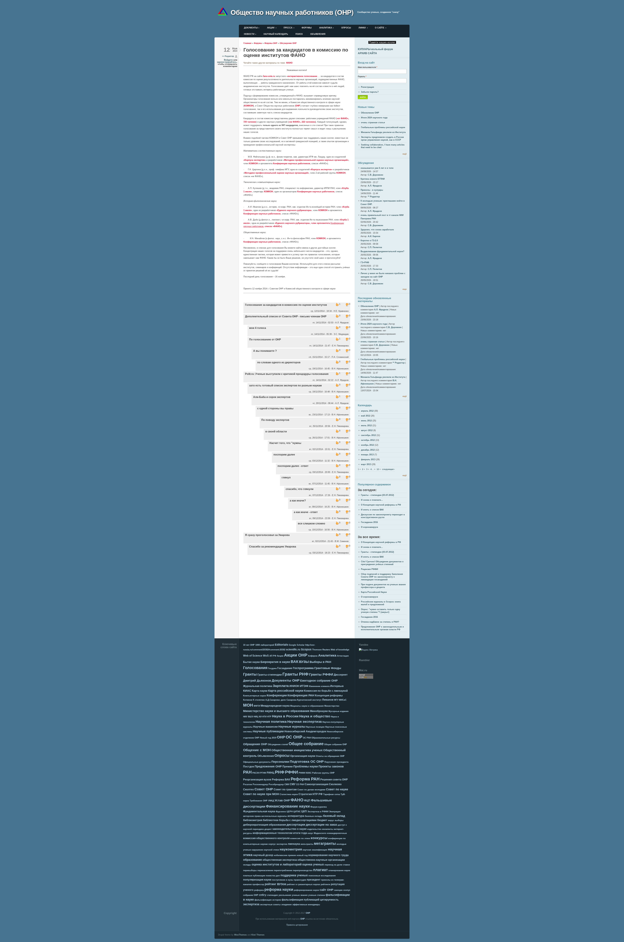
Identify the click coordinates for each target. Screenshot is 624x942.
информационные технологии (272, 833)
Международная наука (275, 705)
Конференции (277, 695)
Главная (247, 43)
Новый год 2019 (268, 738)
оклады (247, 864)
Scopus (306, 649)
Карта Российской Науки (374, 592)
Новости (249, 34)
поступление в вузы (282, 880)
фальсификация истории (267, 900)
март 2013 (366, 464)
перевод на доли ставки (337, 864)
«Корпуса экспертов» (254, 160)
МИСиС (342, 700)
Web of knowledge (340, 649)
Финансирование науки (288, 806)
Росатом (247, 784)
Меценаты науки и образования (307, 706)
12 (378, 469)
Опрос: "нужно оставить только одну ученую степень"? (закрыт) (380, 610)
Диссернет (341, 674)
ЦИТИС (297, 811)
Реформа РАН (305, 779)
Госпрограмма (303, 668)
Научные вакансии (265, 726)
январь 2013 (367, 454)
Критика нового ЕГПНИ (373, 179)
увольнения (285, 895)
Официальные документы (257, 762)
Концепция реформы (329, 695)
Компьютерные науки (254, 695)
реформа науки (278, 889)
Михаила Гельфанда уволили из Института (383, 132)
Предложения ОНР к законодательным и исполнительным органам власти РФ (382, 628)
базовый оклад (334, 815)
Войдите (228, 60)
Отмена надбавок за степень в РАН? (380, 622)
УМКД (271, 800)
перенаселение (265, 870)
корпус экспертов (277, 844)
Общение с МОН (257, 750)
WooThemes (240, 935)
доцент (268, 829)
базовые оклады (313, 816)
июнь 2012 (366, 420)
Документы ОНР (285, 680)
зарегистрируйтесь (227, 62)
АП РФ (272, 656)
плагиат (320, 870)
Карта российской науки (285, 690)
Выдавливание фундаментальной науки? (382, 251)
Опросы (346, 27)
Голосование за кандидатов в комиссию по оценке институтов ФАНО (295, 52)
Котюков (247, 700)
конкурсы (319, 838)
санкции (338, 890)
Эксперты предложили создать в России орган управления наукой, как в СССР (382, 138)
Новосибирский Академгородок (305, 731)
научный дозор (263, 855)
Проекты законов (331, 766)
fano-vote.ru (269, 76)
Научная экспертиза (304, 721)
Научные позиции (315, 727)
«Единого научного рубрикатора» (294, 210)
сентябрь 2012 (368, 435)
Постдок (248, 766)
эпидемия (286, 904)
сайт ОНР (326, 889)
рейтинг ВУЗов (275, 884)
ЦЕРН (290, 811)
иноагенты (327, 829)
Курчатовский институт (309, 700)
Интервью (337, 686)
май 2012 (365, 416)
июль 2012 (366, 425)
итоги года (300, 833)
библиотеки (270, 820)
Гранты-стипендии (269, 674)
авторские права (252, 816)
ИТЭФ (304, 686)
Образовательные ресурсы (326, 738)
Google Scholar (297, 645)
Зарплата (281, 686)
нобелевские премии (285, 855)
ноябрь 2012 (367, 445)
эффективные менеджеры (306, 904)
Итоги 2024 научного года (374, 117)
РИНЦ (270, 772)
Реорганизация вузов (257, 779)
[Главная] (224, 12)
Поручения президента (336, 762)
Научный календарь (276, 34)
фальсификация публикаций (300, 899)
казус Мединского (317, 833)
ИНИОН (294, 686)
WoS (266, 655)
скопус (346, 890)
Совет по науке (337, 789)
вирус (331, 820)
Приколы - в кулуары (372, 190)
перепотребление (283, 870)
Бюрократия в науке (275, 662)
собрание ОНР (250, 895)
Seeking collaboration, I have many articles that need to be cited (382, 146)
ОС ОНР (294, 737)
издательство (314, 829)
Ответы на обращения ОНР (330, 756)
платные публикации (254, 875)
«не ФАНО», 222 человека (302, 122)
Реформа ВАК (281, 779)
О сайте (379, 27)
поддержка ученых (294, 875)
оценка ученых (313, 864)
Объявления (317, 34)
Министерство (331, 706)
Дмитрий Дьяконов (257, 680)
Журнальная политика (257, 686)
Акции (270, 27)
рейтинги (325, 884)
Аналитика (325, 27)
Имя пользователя (367, 67)
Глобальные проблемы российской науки (383, 127)
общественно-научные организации (321, 859)
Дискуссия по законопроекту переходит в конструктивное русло (383, 516)
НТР (269, 716)
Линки (362, 27)
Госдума (272, 668)
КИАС (247, 690)
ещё (405, 154)
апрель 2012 (367, 411)
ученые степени (316, 895)
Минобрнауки (319, 711)
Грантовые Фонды (327, 668)
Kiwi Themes (257, 935)
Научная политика (271, 721)
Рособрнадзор (276, 784)
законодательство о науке (289, 829)
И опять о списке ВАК (372, 509)
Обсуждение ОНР (288, 43)
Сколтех (248, 789)
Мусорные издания (338, 711)
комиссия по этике (300, 838)
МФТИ (257, 706)
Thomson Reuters (321, 649)
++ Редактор (228, 56)
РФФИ (291, 772)
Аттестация (343, 656)
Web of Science (252, 655)
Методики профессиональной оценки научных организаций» (316, 160)
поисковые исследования (322, 875)
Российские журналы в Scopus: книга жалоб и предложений (381, 603)
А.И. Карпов (374, 236)
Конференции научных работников (291, 163)
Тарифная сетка (331, 794)
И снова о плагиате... (372, 500)
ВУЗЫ (304, 662)
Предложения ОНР (268, 766)
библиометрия (252, 820)
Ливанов (327, 699)
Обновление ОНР (370, 113)
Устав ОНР (282, 800)
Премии (287, 766)
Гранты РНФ (295, 674)
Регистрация (367, 87)
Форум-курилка (318, 807)
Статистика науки (289, 794)
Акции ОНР (295, 655)
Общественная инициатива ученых (297, 750)
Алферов (313, 656)
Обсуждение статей (278, 744)
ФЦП (307, 800)
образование (252, 859)
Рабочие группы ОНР (323, 773)
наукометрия (291, 849)
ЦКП (304, 811)
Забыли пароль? (370, 92)
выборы (339, 820)
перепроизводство (302, 870)
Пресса (288, 27)
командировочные (337, 833)
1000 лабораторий (264, 645)
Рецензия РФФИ (369, 569)
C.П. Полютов (375, 247)
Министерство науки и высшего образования (276, 711)
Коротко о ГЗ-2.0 (369, 240)
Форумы (307, 27)
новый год (302, 855)
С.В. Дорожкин (375, 175)
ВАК (294, 661)
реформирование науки (306, 890)
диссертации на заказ (321, 824)
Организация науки (302, 756)
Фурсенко (281, 811)
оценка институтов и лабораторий (277, 864)
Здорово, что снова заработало (377, 229)
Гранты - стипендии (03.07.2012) (377, 495)
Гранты (250, 674)
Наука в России (285, 716)
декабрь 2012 (368, 450)
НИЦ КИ (258, 716)
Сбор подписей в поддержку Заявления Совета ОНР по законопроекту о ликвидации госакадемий (382, 577)
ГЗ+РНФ (365, 262)
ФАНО (289, 63)
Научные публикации (268, 731)
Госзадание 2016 (369, 522)
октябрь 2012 (368, 440)
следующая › (388, 469)
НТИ (264, 716)
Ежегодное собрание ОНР (319, 680)
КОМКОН (248, 106)
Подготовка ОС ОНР (307, 761)
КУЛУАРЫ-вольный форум (375, 49)
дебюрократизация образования (264, 824)
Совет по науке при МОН (261, 794)
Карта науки (259, 690)
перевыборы (250, 870)
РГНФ (263, 773)
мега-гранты (307, 844)
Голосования (255, 668)
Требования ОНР (258, 800)
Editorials (281, 644)
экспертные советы (270, 904)
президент (313, 879)
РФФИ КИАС (305, 773)
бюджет (322, 820)
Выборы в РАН (320, 662)
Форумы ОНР (270, 43)
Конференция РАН (300, 695)
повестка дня (273, 875)
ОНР (297, 106)
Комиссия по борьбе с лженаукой (326, 690)
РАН (247, 772)
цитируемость (329, 899)
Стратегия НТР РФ (311, 794)
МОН (248, 705)
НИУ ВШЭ (248, 716)
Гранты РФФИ (321, 674)
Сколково (335, 784)
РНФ (279, 772)
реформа (259, 890)
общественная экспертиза (280, 859)
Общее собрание (306, 743)
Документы (251, 27)
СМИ (286, 784)
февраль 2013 (368, 459)
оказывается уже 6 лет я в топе (377, 168)
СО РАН (300, 784)
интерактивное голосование (302, 76)
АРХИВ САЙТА (367, 53)
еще (405, 289)
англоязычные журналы (274, 816)
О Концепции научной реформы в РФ (381, 505)
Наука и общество (314, 716)
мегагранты (325, 843)
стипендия (272, 895)
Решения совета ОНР (334, 779)
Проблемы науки (305, 766)
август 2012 (367, 430)
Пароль (362, 76)
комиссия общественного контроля (266, 838)
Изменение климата (319, 686)
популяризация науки (257, 879)
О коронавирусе (369, 527)
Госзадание (284, 668)
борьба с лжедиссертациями (298, 820)
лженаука (294, 844)
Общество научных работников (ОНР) (292, 12)
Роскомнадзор (260, 784)
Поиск (299, 34)
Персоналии (280, 761)
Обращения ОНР (255, 744)
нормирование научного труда (328, 855)
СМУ (292, 784)
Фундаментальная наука (259, 811)
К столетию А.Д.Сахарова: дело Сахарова (274, 700)
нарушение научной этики (265, 850)
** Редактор (374, 196)
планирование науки (339, 870)
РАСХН (256, 773)
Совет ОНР (263, 789)
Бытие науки (251, 662)
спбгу (262, 895)
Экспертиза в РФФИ (317, 811)
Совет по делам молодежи (311, 789)
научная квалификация (315, 850)
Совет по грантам (285, 789)
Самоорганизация (316, 784)
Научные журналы (291, 726)
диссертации (295, 824)
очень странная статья (373, 122)
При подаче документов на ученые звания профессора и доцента (383, 585)
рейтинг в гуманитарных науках (303, 884)
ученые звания (300, 895)
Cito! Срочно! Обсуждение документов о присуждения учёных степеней (382, 563)
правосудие (300, 880)
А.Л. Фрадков (375, 185)
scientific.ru (293, 649)
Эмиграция (335, 811)
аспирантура (295, 816)
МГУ (336, 700)
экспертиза (251, 904)
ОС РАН (307, 738)
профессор (258, 884)
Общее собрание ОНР (335, 744)
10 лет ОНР (249, 645)
